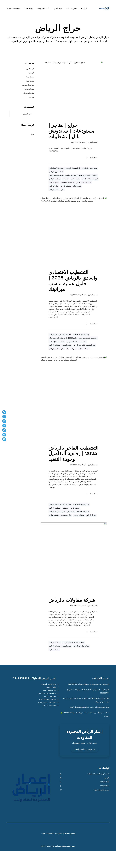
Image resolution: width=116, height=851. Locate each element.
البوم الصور (30, 69)
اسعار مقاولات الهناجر (56, 168)
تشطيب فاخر (75, 179)
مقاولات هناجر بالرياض (56, 189)
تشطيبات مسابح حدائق (83, 182)
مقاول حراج (77, 186)
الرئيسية (31, 73)
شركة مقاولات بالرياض (57, 511)
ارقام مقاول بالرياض (73, 168)
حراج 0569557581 (67, 182)
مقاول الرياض (54, 182)
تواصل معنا (30, 77)
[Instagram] (4, 421)
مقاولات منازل (71, 349)
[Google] (4, 434)
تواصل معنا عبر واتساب (83, 749)
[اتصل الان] (4, 412)
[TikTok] (4, 430)
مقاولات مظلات (83, 349)
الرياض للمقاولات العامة (90, 179)
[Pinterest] (4, 439)
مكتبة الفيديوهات (28, 93)
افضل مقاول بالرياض (56, 172)
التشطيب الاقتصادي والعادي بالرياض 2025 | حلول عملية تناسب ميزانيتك (73, 175)
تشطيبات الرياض (54, 179)
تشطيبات (66, 179)
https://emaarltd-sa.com (101, 790)
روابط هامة (30, 81)
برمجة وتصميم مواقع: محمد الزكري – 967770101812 (58, 846)
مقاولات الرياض (66, 186)
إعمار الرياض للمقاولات (89, 168)
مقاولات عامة (53, 186)
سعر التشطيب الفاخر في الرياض (84, 345)
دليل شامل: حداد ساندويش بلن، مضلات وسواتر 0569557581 (88, 684)
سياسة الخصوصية (28, 85)
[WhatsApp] (4, 416)
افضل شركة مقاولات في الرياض (60, 334)
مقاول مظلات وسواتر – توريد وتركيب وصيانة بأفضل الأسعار (89, 707)
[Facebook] (4, 425)
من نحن (31, 97)
